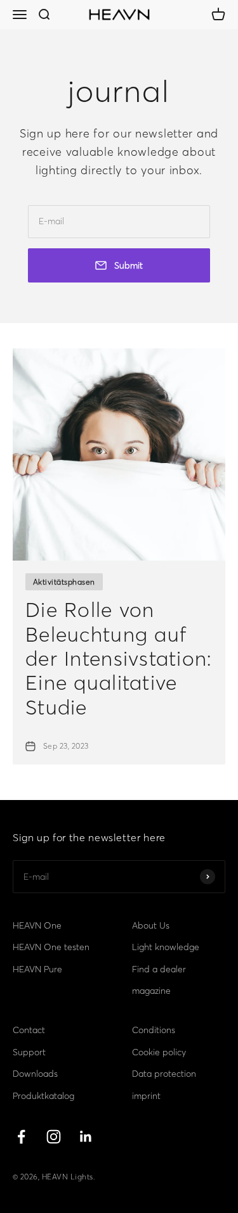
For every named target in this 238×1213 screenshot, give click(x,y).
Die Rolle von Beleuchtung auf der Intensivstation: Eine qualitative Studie (118, 658)
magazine (151, 990)
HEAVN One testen (51, 947)
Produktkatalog (43, 1096)
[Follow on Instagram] (53, 1136)
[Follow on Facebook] (21, 1136)
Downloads (35, 1073)
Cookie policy (159, 1052)
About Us (150, 925)
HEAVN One (37, 925)
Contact (29, 1030)
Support (29, 1052)
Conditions (153, 1030)
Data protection (164, 1073)
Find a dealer (159, 969)
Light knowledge (165, 947)
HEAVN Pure (37, 969)
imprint (146, 1096)
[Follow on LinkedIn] (86, 1136)
